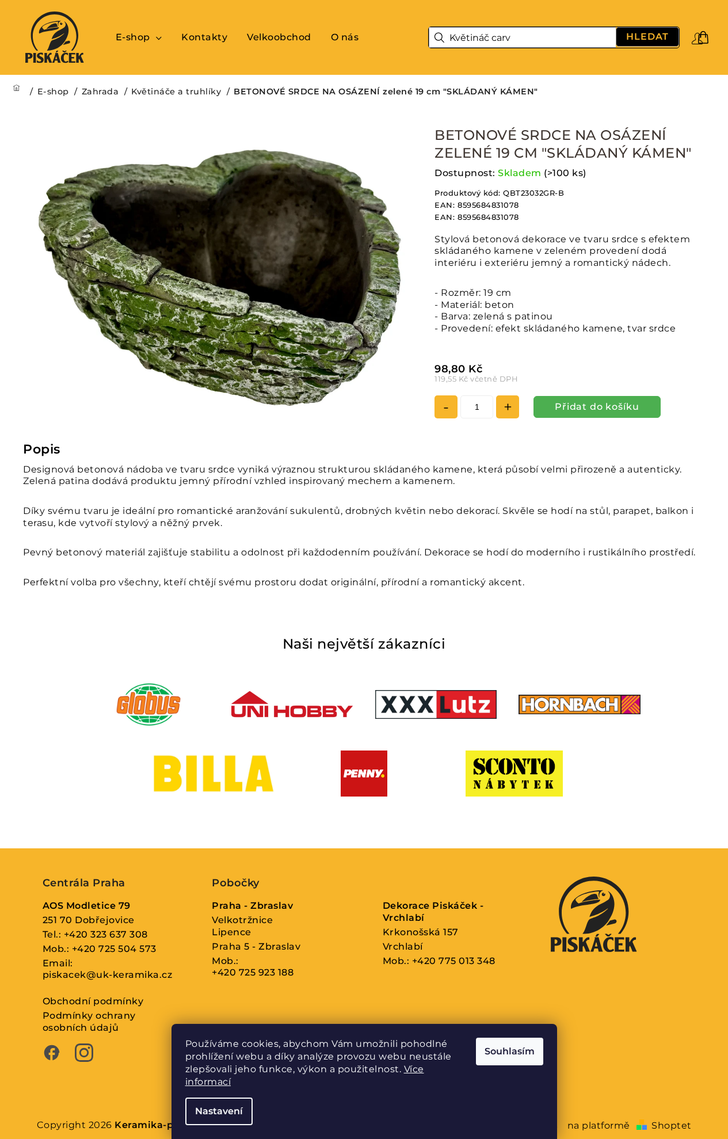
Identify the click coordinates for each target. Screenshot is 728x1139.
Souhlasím (510, 1051)
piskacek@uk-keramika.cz (108, 974)
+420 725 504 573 (114, 948)
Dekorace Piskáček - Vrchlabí (433, 911)
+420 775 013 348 (454, 960)
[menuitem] (139, 37)
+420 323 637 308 (106, 934)
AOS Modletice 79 (87, 905)
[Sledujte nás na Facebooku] (52, 1054)
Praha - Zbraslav (252, 905)
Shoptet (671, 1125)
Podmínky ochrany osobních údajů (89, 1021)
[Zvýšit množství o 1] (507, 406)
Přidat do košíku (597, 406)
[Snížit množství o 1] (446, 406)
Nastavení (219, 1111)
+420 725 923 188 (253, 972)
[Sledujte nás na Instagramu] (84, 1054)
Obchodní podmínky (93, 1001)
